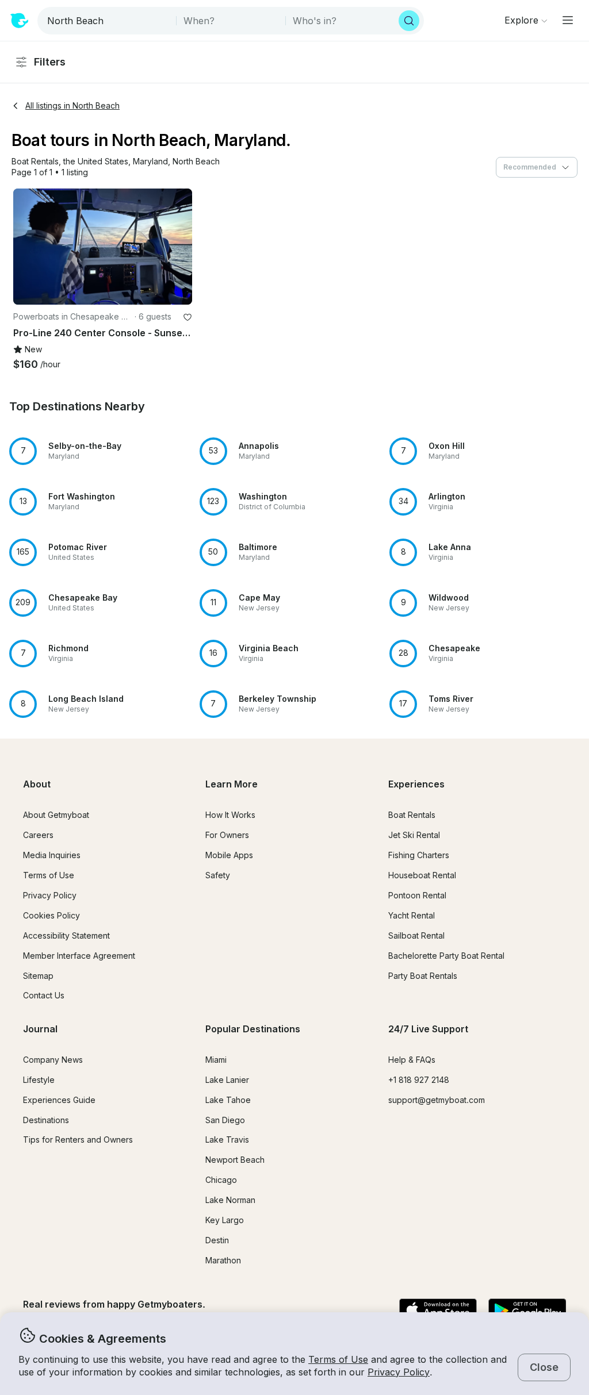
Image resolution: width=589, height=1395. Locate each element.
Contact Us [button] (43, 995)
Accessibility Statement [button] (66, 935)
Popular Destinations (252, 1029)
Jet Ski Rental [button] (414, 835)
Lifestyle (39, 1080)
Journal (40, 1029)
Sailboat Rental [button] (416, 935)
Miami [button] (216, 1059)
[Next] (178, 247)
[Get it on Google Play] (527, 1311)
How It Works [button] (230, 815)
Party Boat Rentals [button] (422, 976)
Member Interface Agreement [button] (79, 955)
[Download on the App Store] (438, 1311)
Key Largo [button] (224, 1220)
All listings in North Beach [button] (72, 105)
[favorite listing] (187, 317)
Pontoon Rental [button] (417, 895)
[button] (35, 161)
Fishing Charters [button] (418, 855)
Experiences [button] (416, 784)
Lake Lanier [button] (227, 1080)
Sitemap (38, 976)
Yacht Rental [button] (411, 915)
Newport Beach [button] (235, 1160)
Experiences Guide (59, 1100)
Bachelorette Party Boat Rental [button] (446, 955)
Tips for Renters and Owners (78, 1139)
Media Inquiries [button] (52, 855)
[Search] (409, 20)
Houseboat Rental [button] (422, 875)
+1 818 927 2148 (418, 1080)
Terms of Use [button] (338, 1359)
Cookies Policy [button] (51, 915)
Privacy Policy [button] (399, 1372)
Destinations (46, 1120)
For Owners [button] (227, 835)
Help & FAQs (411, 1059)
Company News (53, 1059)
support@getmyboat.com (436, 1100)
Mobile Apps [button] (229, 855)
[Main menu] (568, 20)
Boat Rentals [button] (411, 815)
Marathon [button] (223, 1260)
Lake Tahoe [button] (228, 1100)
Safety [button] (217, 875)
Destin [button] (217, 1240)
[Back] (27, 247)
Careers (38, 835)
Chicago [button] (221, 1180)
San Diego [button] (225, 1120)
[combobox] (107, 21)
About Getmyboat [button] (56, 815)
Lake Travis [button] (227, 1139)
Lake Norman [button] (230, 1200)
